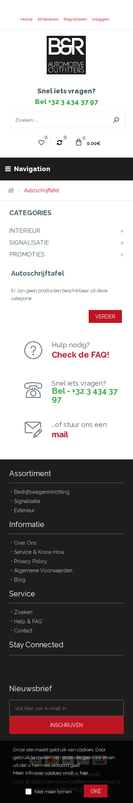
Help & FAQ (28, 621)
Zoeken (23, 612)
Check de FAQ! (80, 354)
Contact (23, 631)
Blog (19, 580)
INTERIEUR (24, 230)
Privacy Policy (30, 561)
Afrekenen (48, 19)
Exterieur (24, 510)
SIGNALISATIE (29, 242)
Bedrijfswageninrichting (41, 492)
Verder (105, 317)
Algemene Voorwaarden (43, 570)
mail (60, 434)
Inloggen (100, 19)
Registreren (75, 19)
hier (84, 773)
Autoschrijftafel (41, 190)
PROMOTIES (27, 254)
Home (26, 19)
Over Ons (25, 543)
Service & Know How (39, 552)
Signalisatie (27, 501)
